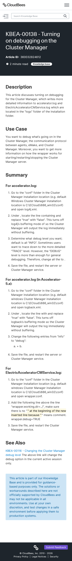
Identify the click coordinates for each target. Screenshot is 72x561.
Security (54, 556)
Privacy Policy (21, 556)
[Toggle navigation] (66, 5)
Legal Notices (39, 556)
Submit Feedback (56, 547)
